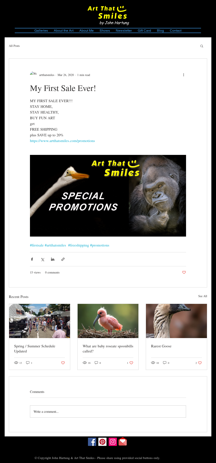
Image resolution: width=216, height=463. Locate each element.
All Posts (14, 46)
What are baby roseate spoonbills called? (108, 348)
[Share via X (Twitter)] (42, 259)
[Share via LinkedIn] (53, 259)
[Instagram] (113, 442)
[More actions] (183, 74)
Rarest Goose (161, 345)
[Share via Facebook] (32, 259)
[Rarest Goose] (176, 321)
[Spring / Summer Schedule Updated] (39, 321)
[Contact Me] (122, 441)
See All (202, 296)
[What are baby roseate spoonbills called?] (108, 321)
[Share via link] (63, 259)
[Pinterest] (102, 442)
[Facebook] (92, 442)
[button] (202, 45)
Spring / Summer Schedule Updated (34, 348)
